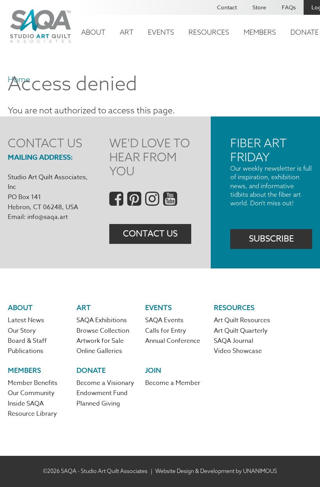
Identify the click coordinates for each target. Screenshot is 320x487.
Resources (208, 32)
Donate (91, 370)
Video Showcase (238, 351)
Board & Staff (27, 341)
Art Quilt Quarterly (241, 330)
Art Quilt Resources (242, 320)
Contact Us (150, 234)
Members (260, 32)
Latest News (26, 320)
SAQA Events (164, 320)
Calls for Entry (165, 330)
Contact (227, 7)
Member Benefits (32, 383)
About (93, 32)
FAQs (289, 7)
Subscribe (271, 239)
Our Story (22, 330)
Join (153, 370)
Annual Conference (172, 341)
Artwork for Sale (100, 341)
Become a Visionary (105, 383)
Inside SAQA (26, 403)
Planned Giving (98, 403)
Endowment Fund (102, 393)
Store (259, 7)
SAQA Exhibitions (101, 320)
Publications (25, 351)
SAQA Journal (233, 341)
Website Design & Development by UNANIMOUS (216, 471)
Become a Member (172, 383)
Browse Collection (102, 330)
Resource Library (32, 413)
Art (126, 32)
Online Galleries (99, 351)
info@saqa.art (47, 217)
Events (161, 32)
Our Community (31, 393)
